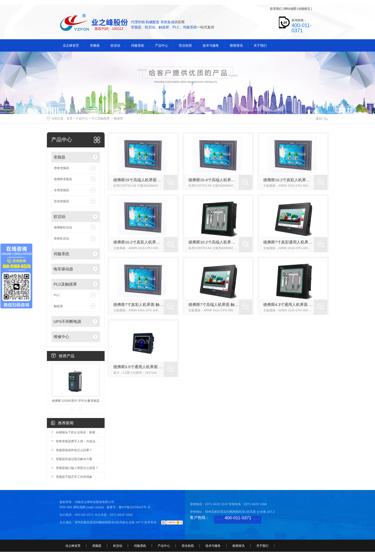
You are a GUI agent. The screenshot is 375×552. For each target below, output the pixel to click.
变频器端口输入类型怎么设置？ (77, 468)
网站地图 (290, 8)
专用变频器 (61, 190)
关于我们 (262, 545)
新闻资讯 (238, 545)
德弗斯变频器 (63, 179)
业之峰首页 (73, 545)
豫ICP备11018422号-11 (134, 507)
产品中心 (82, 118)
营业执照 (188, 545)
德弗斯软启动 (63, 227)
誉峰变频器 (61, 168)
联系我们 (276, 8)
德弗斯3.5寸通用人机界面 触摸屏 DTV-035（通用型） (138, 367)
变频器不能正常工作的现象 (74, 477)
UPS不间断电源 (67, 321)
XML (69, 507)
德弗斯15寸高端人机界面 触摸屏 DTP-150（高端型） (138, 180)
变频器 (59, 157)
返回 (319, 118)
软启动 (59, 216)
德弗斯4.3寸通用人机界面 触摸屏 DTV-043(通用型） (288, 304)
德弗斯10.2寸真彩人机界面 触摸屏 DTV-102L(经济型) (288, 180)
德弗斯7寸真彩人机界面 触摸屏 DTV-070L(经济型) (138, 304)
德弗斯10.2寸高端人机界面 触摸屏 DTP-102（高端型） (213, 242)
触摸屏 (118, 118)
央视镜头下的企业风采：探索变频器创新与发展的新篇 (78, 432)
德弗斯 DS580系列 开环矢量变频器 (75, 400)
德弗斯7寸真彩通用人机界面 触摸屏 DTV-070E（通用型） (288, 242)
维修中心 (61, 337)
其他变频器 (61, 201)
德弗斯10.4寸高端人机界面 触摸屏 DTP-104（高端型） (213, 180)
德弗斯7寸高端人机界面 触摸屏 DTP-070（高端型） (213, 304)
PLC (57, 295)
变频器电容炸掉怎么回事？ (74, 450)
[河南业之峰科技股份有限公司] (94, 22)
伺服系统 (61, 254)
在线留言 (304, 8)
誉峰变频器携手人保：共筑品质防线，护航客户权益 (78, 441)
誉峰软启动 (61, 238)
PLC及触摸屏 (101, 118)
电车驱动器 (63, 269)
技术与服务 (213, 545)
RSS (62, 507)
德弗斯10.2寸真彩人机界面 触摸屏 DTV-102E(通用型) (138, 242)
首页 (69, 118)
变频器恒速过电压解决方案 (74, 459)
